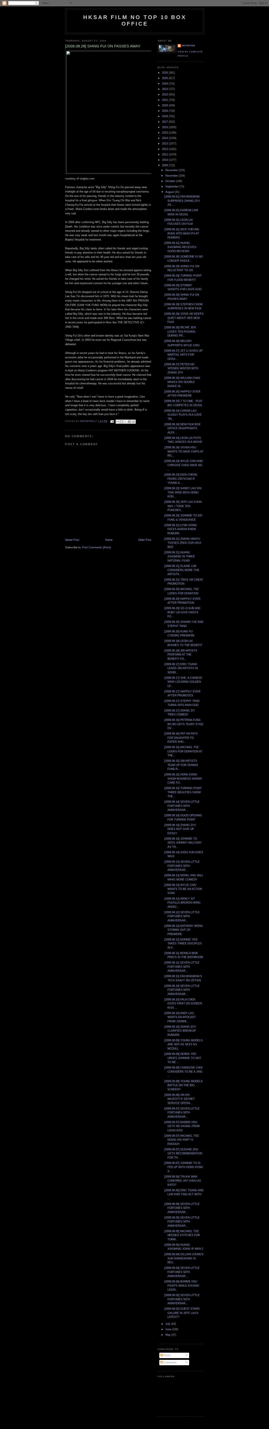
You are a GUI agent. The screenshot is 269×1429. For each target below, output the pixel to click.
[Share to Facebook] (130, 422)
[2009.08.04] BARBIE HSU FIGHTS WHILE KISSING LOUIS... (181, 1285)
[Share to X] (126, 422)
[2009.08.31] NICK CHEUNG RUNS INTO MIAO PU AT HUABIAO (181, 233)
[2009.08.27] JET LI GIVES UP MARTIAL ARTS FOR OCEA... (183, 354)
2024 (165, 83)
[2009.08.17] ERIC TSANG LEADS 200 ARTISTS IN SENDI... (181, 668)
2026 (165, 72)
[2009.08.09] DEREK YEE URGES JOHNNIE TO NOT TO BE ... (182, 1058)
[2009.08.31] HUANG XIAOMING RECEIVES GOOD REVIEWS (180, 247)
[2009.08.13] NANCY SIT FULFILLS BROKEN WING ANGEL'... (182, 902)
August (170, 192)
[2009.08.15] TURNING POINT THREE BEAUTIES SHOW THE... (183, 792)
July (168, 1323)
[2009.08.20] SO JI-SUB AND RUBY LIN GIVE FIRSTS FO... (182, 612)
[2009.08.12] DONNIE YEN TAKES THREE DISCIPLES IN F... (183, 943)
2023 (165, 89)
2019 (165, 110)
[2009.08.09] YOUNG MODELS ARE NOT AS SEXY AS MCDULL (183, 1044)
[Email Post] (112, 421)
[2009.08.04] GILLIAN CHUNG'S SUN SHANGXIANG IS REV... (184, 1258)
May (168, 1334)
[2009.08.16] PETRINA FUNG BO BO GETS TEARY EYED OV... (183, 724)
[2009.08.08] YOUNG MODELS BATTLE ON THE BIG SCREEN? (183, 1085)
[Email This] (118, 422)
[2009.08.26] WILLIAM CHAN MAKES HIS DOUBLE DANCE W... (182, 382)
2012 (165, 149)
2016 (165, 127)
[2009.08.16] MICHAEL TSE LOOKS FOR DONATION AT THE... (183, 751)
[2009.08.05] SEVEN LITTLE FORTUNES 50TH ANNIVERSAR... (182, 1221)
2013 (165, 143)
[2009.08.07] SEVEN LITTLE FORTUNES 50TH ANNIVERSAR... (182, 1112)
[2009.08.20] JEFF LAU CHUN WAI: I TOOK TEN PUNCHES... (183, 506)
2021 (165, 99)
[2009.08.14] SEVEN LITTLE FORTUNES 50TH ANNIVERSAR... (182, 805)
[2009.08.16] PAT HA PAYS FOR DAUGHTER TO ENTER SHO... (181, 737)
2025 (165, 78)
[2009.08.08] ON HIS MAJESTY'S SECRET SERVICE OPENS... (179, 1099)
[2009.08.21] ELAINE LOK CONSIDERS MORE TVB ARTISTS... (181, 570)
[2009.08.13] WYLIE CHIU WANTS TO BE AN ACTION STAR (183, 889)
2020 (165, 105)
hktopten (188, 45)
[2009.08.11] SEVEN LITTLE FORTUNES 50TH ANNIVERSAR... (181, 966)
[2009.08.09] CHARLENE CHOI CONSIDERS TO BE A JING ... (183, 1071)
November (172, 175)
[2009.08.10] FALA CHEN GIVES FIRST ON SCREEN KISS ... (183, 1003)
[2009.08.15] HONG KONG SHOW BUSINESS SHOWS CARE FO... (183, 778)
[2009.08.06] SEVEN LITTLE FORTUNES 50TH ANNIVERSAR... (182, 1208)
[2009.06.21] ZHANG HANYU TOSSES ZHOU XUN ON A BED (182, 543)
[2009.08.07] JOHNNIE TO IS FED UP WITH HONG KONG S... (183, 1167)
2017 (165, 121)
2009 (165, 165)
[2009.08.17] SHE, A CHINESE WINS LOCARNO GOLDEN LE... (183, 682)
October (170, 181)
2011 (165, 154)
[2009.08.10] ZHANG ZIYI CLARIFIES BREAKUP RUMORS (180, 1030)
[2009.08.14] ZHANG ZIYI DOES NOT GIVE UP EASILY (180, 829)
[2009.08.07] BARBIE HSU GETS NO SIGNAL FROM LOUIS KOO (182, 1126)
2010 (165, 159)
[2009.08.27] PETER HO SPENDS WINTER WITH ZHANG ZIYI (181, 368)
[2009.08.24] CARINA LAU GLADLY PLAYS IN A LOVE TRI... (183, 414)
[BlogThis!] (122, 422)
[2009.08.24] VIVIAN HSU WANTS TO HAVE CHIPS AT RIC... (183, 451)
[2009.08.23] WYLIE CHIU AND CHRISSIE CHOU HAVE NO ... (183, 465)
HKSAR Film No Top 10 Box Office (134, 20)
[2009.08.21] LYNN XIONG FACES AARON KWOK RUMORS (180, 529)
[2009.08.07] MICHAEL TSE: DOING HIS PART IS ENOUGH (182, 1140)
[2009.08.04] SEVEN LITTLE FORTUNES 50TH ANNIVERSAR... (182, 1272)
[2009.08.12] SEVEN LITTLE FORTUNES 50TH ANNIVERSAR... (182, 916)
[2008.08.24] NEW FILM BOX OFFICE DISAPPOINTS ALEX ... (182, 428)
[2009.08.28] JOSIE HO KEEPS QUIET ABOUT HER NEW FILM (184, 318)
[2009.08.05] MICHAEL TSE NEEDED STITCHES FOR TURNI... (182, 1235)
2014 (165, 138)
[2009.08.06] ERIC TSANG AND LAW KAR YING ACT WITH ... (183, 1194)
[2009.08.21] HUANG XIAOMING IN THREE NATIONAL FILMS (179, 556)
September (172, 186)
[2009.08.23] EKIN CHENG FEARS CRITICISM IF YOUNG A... (180, 478)
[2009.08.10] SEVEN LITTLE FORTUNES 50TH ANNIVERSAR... (182, 990)
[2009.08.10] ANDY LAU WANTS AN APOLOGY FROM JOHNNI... (180, 1017)
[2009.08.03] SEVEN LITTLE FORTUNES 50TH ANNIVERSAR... (182, 1299)
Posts (167, 1355)
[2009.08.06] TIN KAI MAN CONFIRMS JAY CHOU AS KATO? (182, 1180)
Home (108, 539)
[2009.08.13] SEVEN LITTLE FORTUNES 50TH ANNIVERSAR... (182, 865)
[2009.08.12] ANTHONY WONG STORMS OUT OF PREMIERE (183, 930)
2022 (165, 94)
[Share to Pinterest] (134, 422)
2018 (165, 116)
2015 (165, 132)
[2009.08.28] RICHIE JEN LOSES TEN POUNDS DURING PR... (180, 331)
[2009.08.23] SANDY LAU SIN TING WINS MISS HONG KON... (182, 492)
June (168, 1329)
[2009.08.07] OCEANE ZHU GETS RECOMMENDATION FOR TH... (183, 1153)
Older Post (144, 539)
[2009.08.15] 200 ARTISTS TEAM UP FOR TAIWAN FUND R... (181, 765)
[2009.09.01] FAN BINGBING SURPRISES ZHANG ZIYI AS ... (182, 200)
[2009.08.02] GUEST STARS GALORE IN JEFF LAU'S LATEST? (182, 1312)
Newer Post (72, 539)
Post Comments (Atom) (96, 547)
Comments (170, 1362)
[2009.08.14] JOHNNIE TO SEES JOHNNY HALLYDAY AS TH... (183, 842)
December (172, 170)
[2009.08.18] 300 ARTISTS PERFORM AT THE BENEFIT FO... (180, 654)
